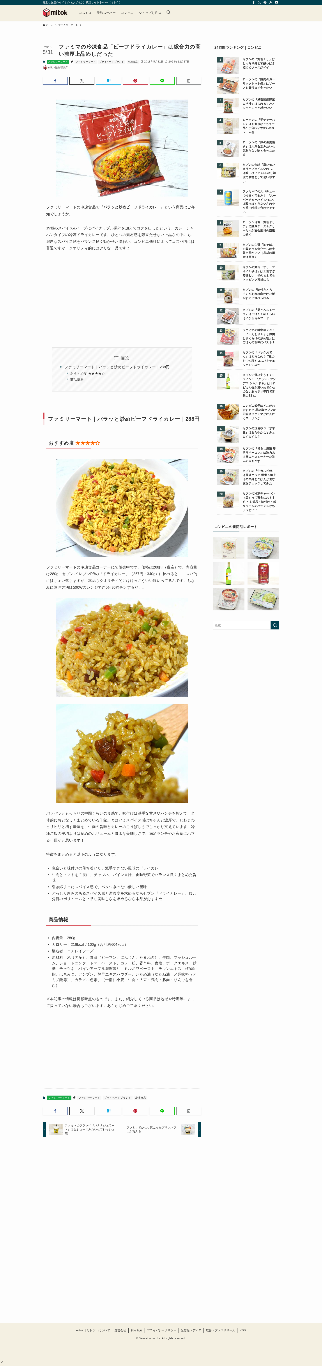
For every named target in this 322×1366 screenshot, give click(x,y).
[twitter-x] (259, 2)
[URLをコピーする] (188, 81)
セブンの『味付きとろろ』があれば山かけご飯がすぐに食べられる (259, 294)
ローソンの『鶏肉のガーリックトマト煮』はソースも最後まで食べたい (259, 83)
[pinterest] (265, 2)
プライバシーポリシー (161, 1330)
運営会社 (120, 1330)
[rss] (271, 2)
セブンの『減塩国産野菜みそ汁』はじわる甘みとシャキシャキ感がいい (259, 103)
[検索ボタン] (168, 13)
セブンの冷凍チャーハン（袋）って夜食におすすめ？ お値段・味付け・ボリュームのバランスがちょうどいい (259, 502)
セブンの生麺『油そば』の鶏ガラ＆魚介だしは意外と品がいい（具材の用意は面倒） (259, 251)
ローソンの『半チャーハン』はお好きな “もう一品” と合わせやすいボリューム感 (259, 126)
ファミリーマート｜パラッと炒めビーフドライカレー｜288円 (117, 367)
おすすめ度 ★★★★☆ (87, 373)
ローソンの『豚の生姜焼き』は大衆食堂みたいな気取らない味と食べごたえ (259, 148)
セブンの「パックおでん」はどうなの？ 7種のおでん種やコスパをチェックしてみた (259, 359)
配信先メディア (191, 1330)
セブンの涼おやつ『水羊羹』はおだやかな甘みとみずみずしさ (259, 432)
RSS (243, 1330)
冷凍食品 (133, 61)
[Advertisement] (83, 294)
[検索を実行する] (275, 625)
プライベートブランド (111, 61)
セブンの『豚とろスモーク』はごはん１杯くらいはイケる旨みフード (259, 314)
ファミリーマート (58, 61)
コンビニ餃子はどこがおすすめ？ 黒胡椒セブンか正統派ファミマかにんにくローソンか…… (259, 412)
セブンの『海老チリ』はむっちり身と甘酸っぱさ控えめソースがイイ (259, 63)
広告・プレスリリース (220, 1330)
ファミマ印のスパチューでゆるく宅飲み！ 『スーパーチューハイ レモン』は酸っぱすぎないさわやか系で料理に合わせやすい (259, 202)
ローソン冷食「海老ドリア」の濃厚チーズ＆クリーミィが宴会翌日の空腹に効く (259, 228)
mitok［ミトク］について (93, 1330)
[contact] (276, 2)
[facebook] (254, 2)
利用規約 (137, 1330)
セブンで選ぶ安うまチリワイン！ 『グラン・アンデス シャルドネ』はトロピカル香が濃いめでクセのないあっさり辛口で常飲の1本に (259, 385)
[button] (2, 1362)
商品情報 (77, 379)
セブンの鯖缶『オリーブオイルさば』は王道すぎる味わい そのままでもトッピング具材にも (259, 273)
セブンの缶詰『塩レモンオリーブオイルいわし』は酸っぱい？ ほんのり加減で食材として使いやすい (259, 173)
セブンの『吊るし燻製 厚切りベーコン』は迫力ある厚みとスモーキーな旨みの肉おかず (259, 455)
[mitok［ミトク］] (55, 12)
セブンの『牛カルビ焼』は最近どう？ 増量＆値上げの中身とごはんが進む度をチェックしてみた (259, 477)
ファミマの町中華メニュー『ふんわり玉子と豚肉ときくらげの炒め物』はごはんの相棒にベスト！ (259, 336)
